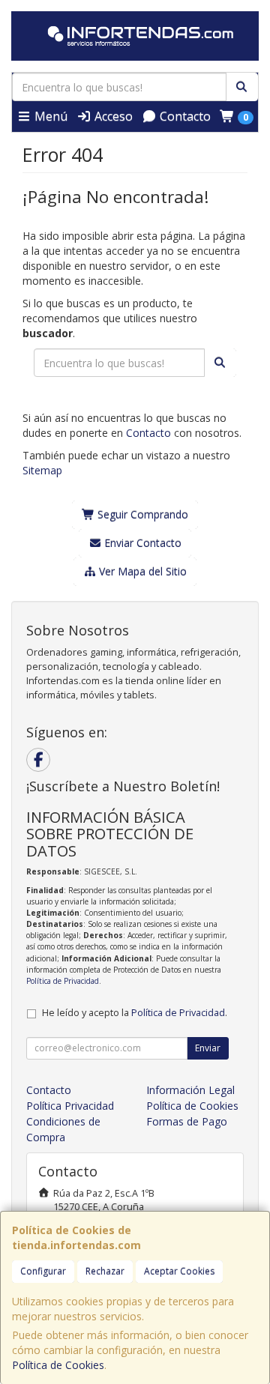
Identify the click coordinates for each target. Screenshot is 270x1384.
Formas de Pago (186, 1121)
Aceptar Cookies (179, 1271)
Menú (50, 116)
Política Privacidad (70, 1106)
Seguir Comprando (141, 514)
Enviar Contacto (141, 543)
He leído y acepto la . (134, 1012)
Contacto (184, 116)
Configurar (43, 1271)
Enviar (207, 1048)
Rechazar (105, 1271)
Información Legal (190, 1090)
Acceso (112, 116)
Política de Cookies (58, 1365)
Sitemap (42, 470)
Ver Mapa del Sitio (141, 571)
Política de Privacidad (62, 981)
